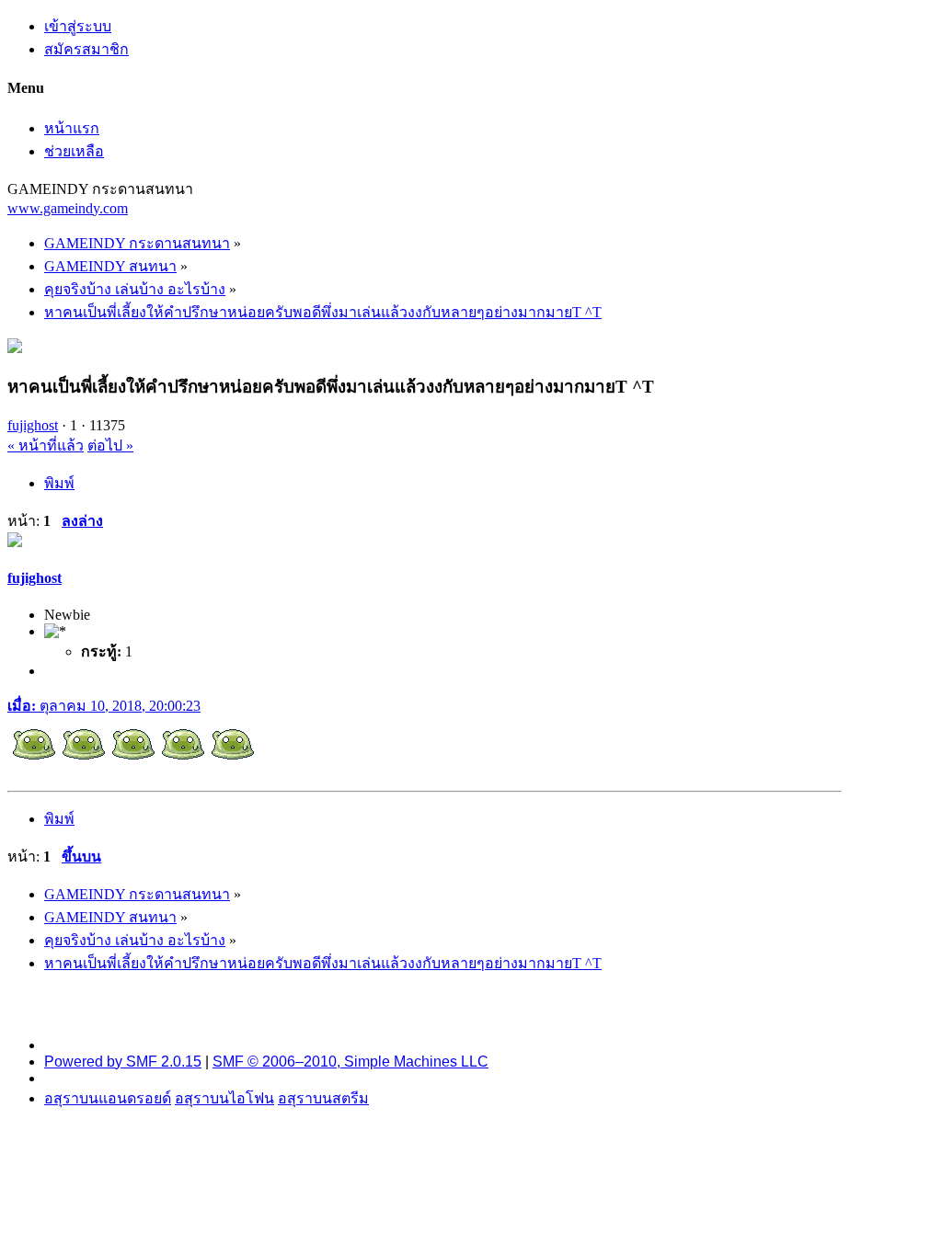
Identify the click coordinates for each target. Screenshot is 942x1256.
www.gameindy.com (67, 208)
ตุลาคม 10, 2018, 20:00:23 (104, 706)
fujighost (32, 425)
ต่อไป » (110, 445)
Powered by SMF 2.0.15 (122, 1061)
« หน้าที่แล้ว (45, 445)
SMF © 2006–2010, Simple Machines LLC (350, 1061)
